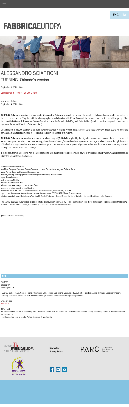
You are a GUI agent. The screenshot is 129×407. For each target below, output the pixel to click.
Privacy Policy (56, 351)
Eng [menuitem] (116, 14)
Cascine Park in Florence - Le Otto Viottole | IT (20, 92)
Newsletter (54, 348)
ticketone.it (5, 303)
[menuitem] (115, 14)
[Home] (31, 19)
